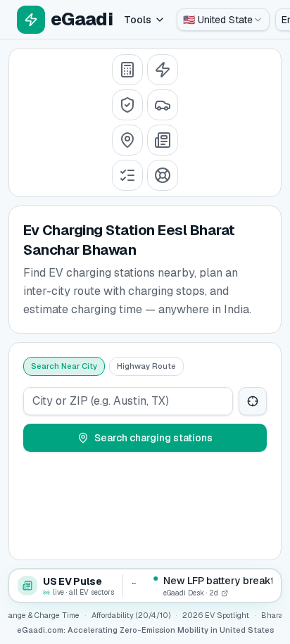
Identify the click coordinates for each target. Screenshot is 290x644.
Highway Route (146, 366)
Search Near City (64, 366)
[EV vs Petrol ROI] (127, 69)
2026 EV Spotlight (215, 615)
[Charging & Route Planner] (127, 140)
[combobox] (223, 19)
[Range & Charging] (162, 69)
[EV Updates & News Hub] (162, 140)
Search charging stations (153, 437)
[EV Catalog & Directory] (127, 175)
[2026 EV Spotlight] (162, 104)
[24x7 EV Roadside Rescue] (162, 175)
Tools (137, 19)
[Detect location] (253, 401)
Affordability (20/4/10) (131, 615)
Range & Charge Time (41, 615)
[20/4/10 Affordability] (127, 104)
